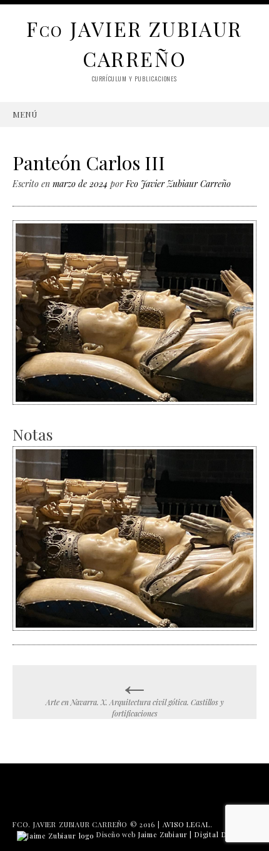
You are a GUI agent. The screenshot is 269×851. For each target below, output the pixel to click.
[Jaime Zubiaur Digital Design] (55, 834)
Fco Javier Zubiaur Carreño (178, 184)
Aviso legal (186, 824)
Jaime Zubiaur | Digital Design (191, 834)
